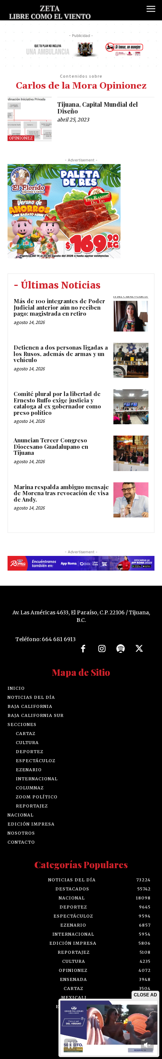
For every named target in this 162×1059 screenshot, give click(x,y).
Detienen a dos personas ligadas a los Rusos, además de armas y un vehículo (61, 354)
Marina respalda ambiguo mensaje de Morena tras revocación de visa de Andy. (61, 493)
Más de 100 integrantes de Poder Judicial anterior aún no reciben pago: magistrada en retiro (59, 307)
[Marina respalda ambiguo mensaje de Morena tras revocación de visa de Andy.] (130, 499)
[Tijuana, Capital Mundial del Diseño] (30, 119)
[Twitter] (139, 649)
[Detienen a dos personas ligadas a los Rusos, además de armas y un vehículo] (130, 360)
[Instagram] (101, 649)
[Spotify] (120, 649)
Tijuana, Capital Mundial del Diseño (97, 107)
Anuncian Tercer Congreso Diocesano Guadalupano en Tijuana (51, 446)
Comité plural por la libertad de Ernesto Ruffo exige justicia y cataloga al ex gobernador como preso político (57, 403)
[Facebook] (83, 649)
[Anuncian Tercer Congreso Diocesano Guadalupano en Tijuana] (130, 453)
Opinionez (21, 138)
